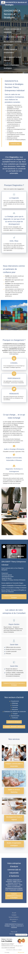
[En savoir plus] (14, 752)
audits (14, 881)
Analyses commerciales (13, 879)
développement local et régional (13, 888)
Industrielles (10, 107)
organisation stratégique (16, 890)
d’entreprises (10, 585)
